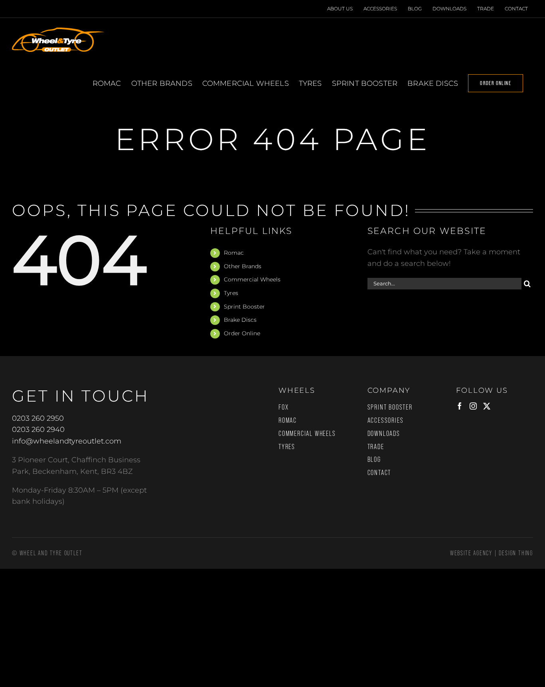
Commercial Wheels (252, 279)
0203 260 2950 (38, 418)
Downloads (383, 434)
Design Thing (516, 553)
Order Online (242, 333)
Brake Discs (240, 319)
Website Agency (471, 553)
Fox (283, 407)
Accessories (385, 420)
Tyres (231, 293)
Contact (379, 473)
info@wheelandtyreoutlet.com (66, 441)
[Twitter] (486, 406)
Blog (374, 459)
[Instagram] (473, 406)
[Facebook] (459, 406)
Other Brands (242, 266)
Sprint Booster (244, 306)
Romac (234, 252)
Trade (375, 447)
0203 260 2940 (38, 429)
